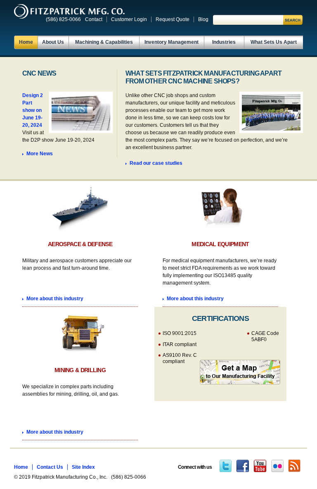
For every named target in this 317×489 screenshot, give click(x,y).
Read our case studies (156, 163)
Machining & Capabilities (104, 42)
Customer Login (129, 19)
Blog (203, 19)
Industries (224, 42)
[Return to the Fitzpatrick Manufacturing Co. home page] (69, 11)
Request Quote (172, 19)
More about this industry (54, 298)
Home (26, 42)
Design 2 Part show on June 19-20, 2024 (32, 110)
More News (39, 154)
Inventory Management (171, 42)
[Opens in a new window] (225, 467)
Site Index (83, 467)
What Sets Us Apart (274, 42)
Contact (93, 19)
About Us (53, 42)
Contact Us (50, 467)
